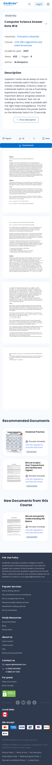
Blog (4, 626)
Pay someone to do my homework (16, 594)
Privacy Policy (7, 752)
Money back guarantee (12, 653)
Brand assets (7, 685)
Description (13, 73)
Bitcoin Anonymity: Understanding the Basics (35, 519)
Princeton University (28, 36)
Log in (39, 4)
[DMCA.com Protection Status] (26, 693)
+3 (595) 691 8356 (13, 668)
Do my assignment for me (13, 598)
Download (27, 145)
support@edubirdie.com (34, 577)
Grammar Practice (35, 432)
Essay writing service (11, 591)
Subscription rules (9, 756)
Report (8, 138)
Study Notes (7, 629)
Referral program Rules (29, 756)
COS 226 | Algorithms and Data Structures (28, 44)
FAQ (3, 649)
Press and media (9, 681)
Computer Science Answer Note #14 (23, 24)
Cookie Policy (33, 760)
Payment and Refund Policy (13, 760)
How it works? (7, 641)
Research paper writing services (15, 602)
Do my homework (9, 610)
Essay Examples (9, 622)
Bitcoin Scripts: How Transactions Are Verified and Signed (34, 466)
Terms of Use (21, 752)
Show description (27, 119)
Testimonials (7, 645)
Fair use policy (36, 752)
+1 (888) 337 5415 (12, 672)
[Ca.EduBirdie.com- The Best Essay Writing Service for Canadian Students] (5, 716)
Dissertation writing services (14, 606)
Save (47, 138)
